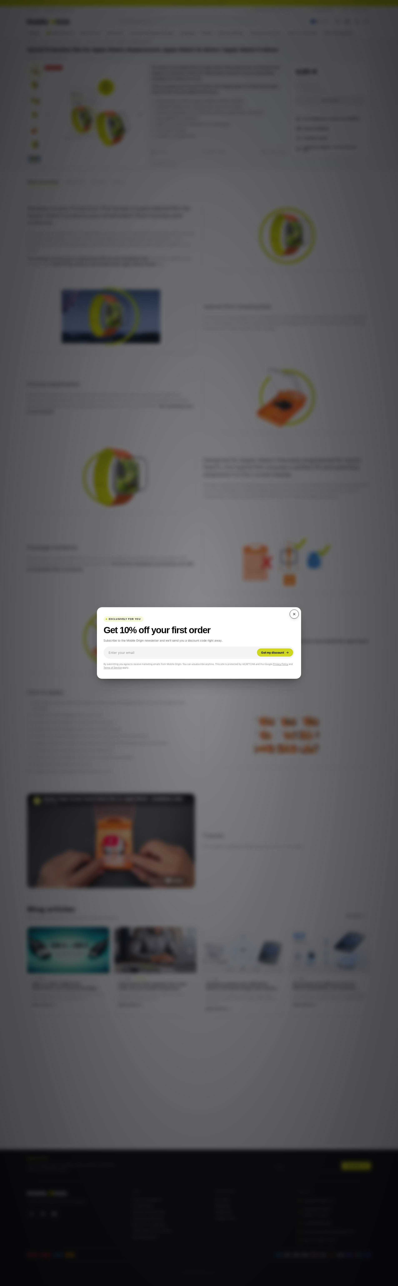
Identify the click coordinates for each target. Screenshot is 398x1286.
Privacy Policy (280, 664)
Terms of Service (113, 667)
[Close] (294, 614)
